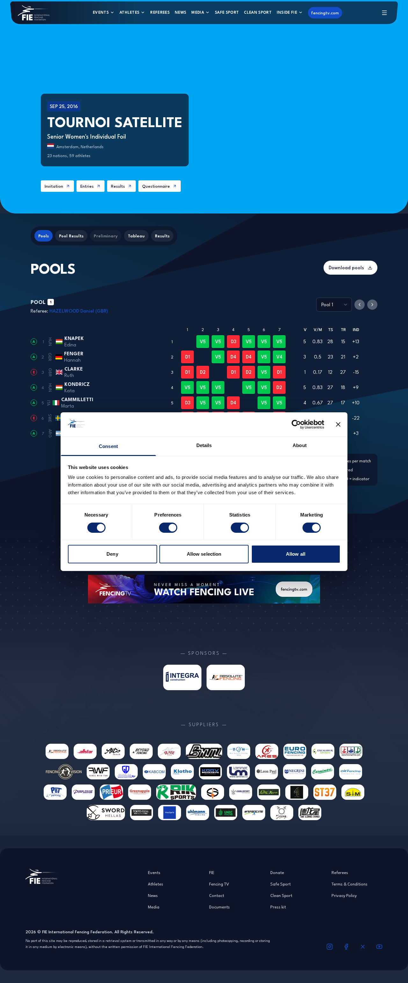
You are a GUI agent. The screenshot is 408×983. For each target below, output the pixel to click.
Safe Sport (227, 12)
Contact (216, 895)
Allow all (295, 554)
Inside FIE (287, 12)
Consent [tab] (108, 446)
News (180, 12)
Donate (277, 872)
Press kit (278, 906)
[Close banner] (338, 424)
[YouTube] (379, 946)
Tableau (136, 235)
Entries (87, 186)
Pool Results (71, 235)
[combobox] (334, 305)
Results (118, 186)
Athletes (130, 12)
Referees (160, 12)
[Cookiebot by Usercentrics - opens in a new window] (296, 424)
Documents (219, 906)
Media (197, 12)
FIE (211, 872)
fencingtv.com (325, 12)
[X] (363, 946)
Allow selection (204, 554)
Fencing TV (219, 883)
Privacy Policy (344, 895)
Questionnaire (156, 186)
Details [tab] (204, 445)
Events (101, 12)
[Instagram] (329, 946)
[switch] (168, 528)
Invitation (54, 186)
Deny (112, 554)
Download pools (346, 267)
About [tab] (300, 445)
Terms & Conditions (350, 883)
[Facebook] (346, 946)
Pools (43, 235)
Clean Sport (258, 12)
